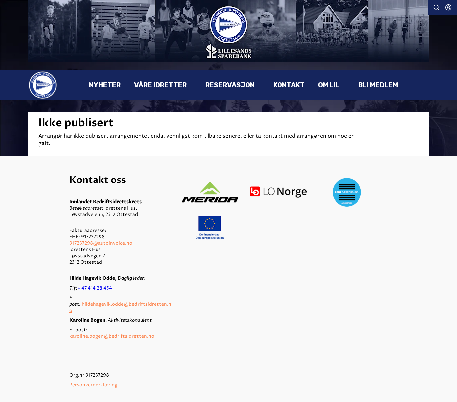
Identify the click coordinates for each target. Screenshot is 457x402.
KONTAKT (289, 85)
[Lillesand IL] (228, 31)
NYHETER (105, 85)
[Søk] (436, 7)
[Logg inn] (448, 7)
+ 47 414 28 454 (94, 288)
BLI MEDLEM (378, 85)
